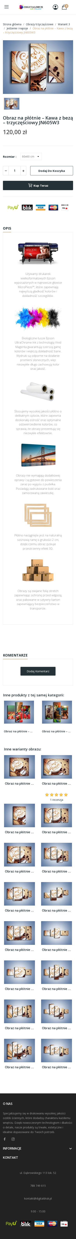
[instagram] (13, 1139)
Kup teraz (41, 185)
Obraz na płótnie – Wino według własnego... (57, 731)
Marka (26, 637)
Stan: (34, 649)
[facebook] (4, 1139)
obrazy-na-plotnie (43, 637)
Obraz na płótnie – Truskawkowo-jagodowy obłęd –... (19, 731)
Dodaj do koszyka (51, 171)
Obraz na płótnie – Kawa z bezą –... (19, 784)
